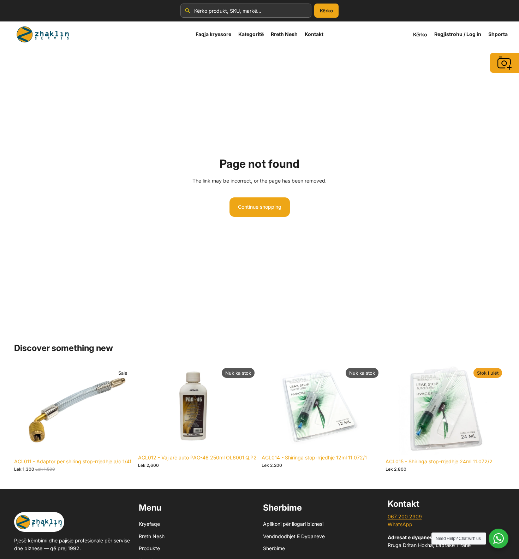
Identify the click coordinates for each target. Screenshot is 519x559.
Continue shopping (259, 207)
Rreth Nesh (152, 536)
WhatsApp (400, 524)
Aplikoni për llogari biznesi (293, 524)
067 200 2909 (405, 516)
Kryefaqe (149, 524)
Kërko (326, 10)
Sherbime (274, 548)
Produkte (149, 548)
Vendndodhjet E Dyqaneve (294, 536)
